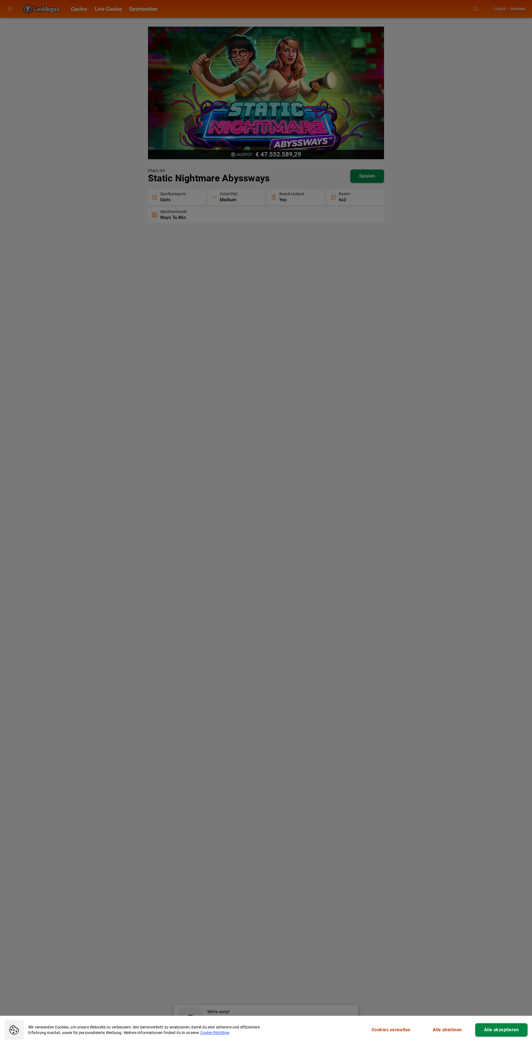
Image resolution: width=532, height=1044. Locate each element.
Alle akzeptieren (501, 1029)
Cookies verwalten (391, 1029)
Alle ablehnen (447, 1029)
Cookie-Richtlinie (214, 1032)
